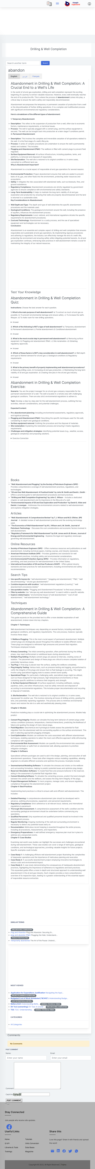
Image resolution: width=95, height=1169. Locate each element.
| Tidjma (63, 1165)
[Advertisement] (47, 17)
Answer (16, 322)
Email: (52, 1053)
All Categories (16, 1024)
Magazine (29, 1151)
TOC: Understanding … (22, 1010)
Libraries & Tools (11, 1147)
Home (7, 1139)
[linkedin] (58, 1150)
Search (45, 63)
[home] (73, 3)
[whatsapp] (76, 1151)
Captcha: (9, 1094)
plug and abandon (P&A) (21, 935)
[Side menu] (57, 3)
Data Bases (29, 1147)
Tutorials (28, 1139)
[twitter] (70, 1151)
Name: (8, 1053)
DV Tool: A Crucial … (28, 1007)
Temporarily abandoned (20, 940)
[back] (91, 1165)
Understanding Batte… (25, 1004)
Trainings (8, 1151)
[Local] (49, 3)
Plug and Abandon (18, 932)
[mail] (52, 1151)
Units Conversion (32, 1143)
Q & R (7, 1143)
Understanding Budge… (39, 998)
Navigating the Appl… (37, 993)
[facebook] (9, 1126)
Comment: (10, 1088)
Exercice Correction (20, 438)
